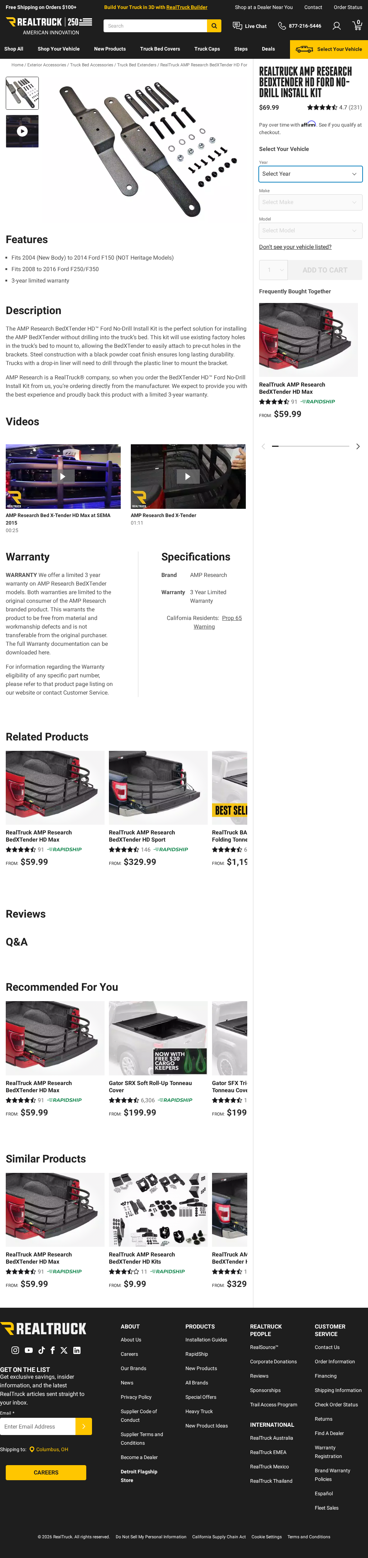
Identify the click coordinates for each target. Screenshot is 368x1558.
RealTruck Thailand (271, 1481)
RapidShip (196, 1354)
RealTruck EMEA (268, 1452)
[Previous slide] (263, 446)
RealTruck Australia (271, 1438)
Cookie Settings (267, 1536)
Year (263, 162)
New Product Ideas (206, 1426)
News (127, 1383)
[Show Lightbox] (144, 150)
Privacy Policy (136, 1397)
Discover (14, 67)
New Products (110, 49)
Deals (268, 49)
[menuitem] (14, 49)
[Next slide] (358, 446)
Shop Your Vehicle (59, 49)
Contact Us (327, 1347)
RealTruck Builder (186, 7)
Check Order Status (336, 1404)
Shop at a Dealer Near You (264, 7)
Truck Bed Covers (160, 49)
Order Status (348, 7)
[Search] (214, 25)
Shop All (13, 49)
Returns (323, 1419)
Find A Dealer (329, 1433)
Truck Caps (207, 49)
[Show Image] (22, 93)
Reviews (259, 1376)
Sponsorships (265, 1390)
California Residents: (204, 622)
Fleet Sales (327, 1508)
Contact (313, 7)
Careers (129, 1354)
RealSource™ (264, 1347)
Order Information (335, 1361)
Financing (326, 1376)
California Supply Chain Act (219, 1536)
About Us (131, 1339)
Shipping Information (338, 1390)
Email (7, 1413)
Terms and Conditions (309, 1536)
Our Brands (133, 1368)
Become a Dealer (139, 1457)
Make (264, 190)
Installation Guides (206, 1339)
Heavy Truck (199, 1411)
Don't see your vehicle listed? (295, 246)
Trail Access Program (273, 1404)
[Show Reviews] (334, 107)
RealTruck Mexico (269, 1466)
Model (265, 219)
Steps (241, 49)
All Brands (196, 1383)
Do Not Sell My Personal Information (151, 1536)
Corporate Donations (273, 1361)
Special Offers (200, 1397)
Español (324, 1493)
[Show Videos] (22, 131)
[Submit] (83, 1426)
